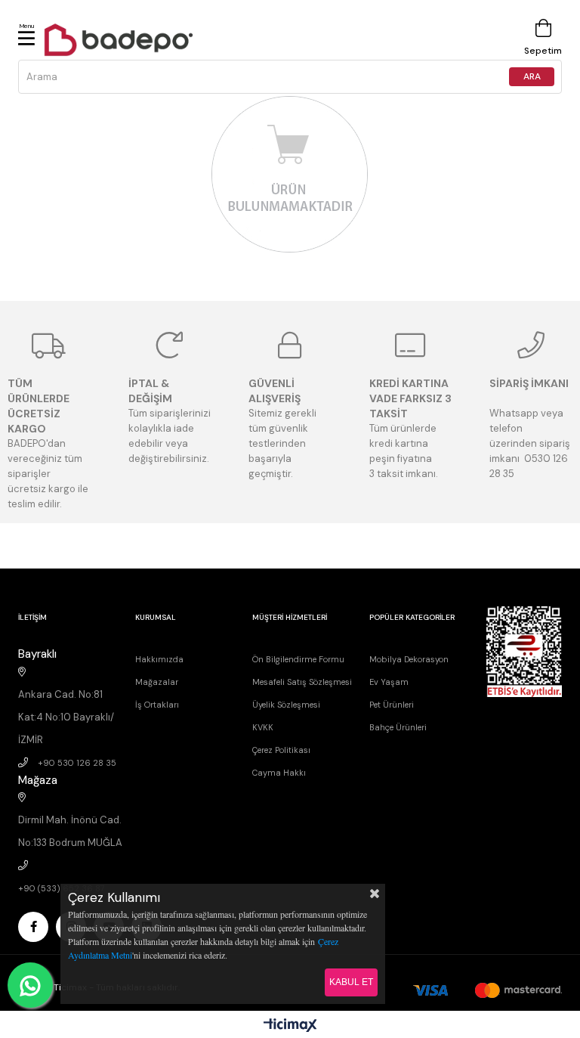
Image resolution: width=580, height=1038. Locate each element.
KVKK (262, 727)
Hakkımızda (159, 659)
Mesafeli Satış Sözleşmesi (302, 682)
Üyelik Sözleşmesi (286, 704)
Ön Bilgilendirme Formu (298, 659)
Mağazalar (156, 682)
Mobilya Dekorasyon (409, 659)
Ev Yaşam (389, 682)
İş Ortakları (157, 704)
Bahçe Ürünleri (398, 727)
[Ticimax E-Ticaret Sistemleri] (290, 1026)
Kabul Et (351, 982)
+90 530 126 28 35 (77, 763)
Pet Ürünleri (391, 704)
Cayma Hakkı (279, 772)
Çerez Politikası (281, 750)
